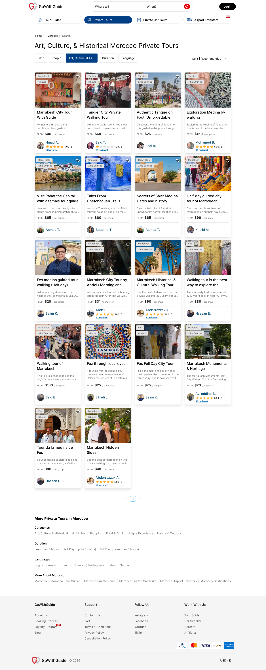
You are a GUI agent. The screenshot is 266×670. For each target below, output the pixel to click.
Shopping (95, 533)
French (65, 565)
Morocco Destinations (215, 581)
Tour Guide (191, 615)
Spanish (79, 565)
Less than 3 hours (47, 549)
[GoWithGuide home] (46, 6)
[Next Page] (140, 499)
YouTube (140, 627)
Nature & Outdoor (169, 533)
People (56, 58)
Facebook (141, 621)
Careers (189, 627)
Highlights (78, 533)
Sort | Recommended (206, 58)
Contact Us (92, 615)
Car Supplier (192, 621)
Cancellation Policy (98, 638)
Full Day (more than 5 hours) (119, 549)
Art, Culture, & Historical (83, 58)
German (125, 565)
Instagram (141, 615)
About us (41, 615)
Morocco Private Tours (99, 581)
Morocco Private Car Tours (137, 581)
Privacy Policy (94, 632)
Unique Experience (140, 533)
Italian (112, 565)
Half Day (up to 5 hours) (79, 549)
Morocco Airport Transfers (178, 581)
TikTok (138, 632)
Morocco (52, 35)
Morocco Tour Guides (65, 581)
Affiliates (190, 632)
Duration (108, 58)
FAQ (87, 621)
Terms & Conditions (98, 627)
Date (41, 58)
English (39, 565)
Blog (38, 632)
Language (128, 58)
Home (38, 35)
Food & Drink (115, 533)
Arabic (52, 565)
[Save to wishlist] (78, 77)
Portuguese (96, 565)
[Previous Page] (126, 499)
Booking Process (46, 621)
